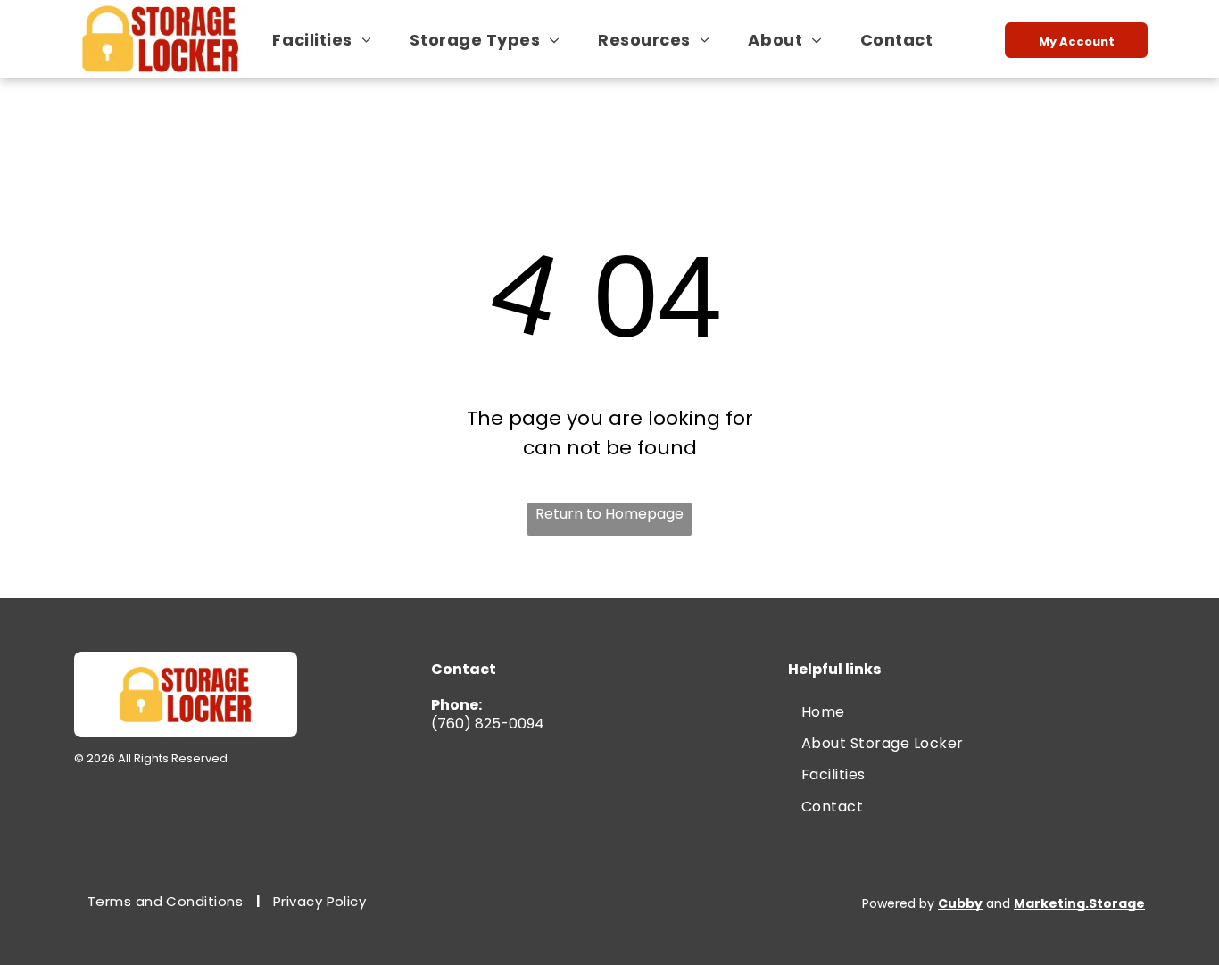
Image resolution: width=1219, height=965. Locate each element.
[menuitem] (328, 39)
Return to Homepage (609, 513)
